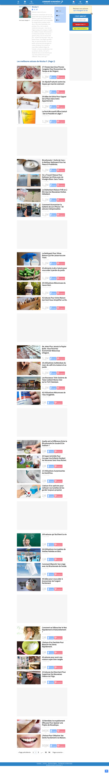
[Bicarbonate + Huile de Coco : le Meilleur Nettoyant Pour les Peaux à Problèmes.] (29, 165)
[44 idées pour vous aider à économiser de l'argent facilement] (29, 584)
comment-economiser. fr (52, 2)
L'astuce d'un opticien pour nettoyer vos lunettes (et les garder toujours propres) (53, 487)
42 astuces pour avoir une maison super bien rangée (52, 658)
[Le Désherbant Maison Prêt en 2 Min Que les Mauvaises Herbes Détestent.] (29, 195)
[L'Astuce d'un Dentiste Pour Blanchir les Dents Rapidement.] (29, 648)
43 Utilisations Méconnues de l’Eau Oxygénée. (53, 393)
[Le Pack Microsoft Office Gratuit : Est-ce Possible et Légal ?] (29, 117)
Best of (25, 3)
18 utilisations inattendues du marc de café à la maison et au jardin (54, 365)
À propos (86, 3)
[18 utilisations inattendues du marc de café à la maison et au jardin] (29, 368)
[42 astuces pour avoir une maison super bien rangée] (29, 663)
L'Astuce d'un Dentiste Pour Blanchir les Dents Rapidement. (53, 644)
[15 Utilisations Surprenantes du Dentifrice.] (29, 476)
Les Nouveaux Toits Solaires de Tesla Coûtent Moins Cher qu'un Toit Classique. (54, 379)
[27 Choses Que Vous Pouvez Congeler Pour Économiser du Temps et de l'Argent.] (29, 72)
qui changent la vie (80, 10)
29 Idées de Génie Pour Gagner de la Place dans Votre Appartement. (54, 98)
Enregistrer (61, 77)
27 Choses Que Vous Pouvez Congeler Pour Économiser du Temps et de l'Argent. (54, 69)
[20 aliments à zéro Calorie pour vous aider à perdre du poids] (29, 273)
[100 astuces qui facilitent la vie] (29, 540)
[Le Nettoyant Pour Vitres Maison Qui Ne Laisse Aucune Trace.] (29, 259)
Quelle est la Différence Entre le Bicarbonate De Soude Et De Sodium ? (54, 443)
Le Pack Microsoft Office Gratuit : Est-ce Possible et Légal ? (54, 112)
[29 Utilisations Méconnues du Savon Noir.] (29, 288)
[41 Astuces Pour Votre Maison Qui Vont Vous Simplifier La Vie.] (29, 303)
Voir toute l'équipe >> (24, 20)
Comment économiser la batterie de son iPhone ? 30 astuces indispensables (53, 206)
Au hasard (80, 3)
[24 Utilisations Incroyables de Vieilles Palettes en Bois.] (29, 555)
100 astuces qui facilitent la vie (54, 534)
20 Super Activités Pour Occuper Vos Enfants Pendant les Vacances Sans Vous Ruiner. (54, 458)
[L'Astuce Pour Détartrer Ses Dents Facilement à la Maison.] (29, 741)
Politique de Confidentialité (65, 763)
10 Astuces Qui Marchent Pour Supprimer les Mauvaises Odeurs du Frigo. (54, 674)
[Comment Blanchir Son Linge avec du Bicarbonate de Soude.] (29, 569)
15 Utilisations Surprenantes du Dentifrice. (53, 472)
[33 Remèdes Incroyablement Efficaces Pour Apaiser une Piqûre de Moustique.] (29, 726)
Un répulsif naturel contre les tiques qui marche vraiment (53, 82)
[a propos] (87, 2)
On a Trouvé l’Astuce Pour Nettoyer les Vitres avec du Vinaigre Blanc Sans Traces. (53, 177)
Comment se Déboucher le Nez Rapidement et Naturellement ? (54, 629)
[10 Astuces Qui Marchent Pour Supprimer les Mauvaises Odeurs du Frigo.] (29, 677)
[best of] (25, 2)
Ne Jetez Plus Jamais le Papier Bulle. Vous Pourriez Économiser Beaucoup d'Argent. (54, 349)
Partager (54, 77)
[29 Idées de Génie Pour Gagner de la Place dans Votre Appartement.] (29, 102)
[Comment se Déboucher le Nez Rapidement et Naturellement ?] (29, 633)
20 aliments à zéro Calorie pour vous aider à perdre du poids (54, 269)
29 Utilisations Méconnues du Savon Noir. (54, 284)
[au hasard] (80, 2)
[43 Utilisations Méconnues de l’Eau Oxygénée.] (29, 398)
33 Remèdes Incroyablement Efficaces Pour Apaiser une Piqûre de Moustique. (53, 722)
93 (46, 752)
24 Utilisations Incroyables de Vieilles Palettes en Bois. (54, 550)
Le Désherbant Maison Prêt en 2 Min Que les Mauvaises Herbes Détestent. (54, 192)
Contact (45, 763)
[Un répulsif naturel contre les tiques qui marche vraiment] (29, 87)
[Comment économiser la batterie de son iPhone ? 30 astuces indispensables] (29, 210)
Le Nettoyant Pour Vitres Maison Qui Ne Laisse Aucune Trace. (53, 255)
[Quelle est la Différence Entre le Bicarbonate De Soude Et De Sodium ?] (29, 447)
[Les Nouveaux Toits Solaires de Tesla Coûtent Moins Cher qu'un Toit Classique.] (29, 383)
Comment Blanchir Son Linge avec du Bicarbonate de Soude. (54, 565)
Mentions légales (52, 763)
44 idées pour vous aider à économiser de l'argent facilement (52, 581)
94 (49, 752)
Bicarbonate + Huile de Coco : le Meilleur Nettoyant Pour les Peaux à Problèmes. (54, 162)
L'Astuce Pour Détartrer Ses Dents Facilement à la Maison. (54, 736)
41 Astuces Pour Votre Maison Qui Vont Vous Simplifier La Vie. (54, 299)
